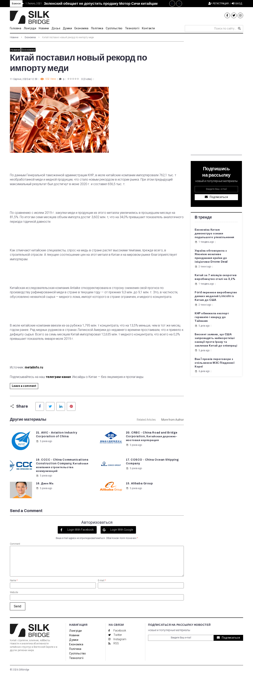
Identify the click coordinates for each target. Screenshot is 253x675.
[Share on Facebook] (39, 406)
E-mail (102, 580)
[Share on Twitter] (50, 406)
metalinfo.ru (34, 367)
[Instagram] (240, 15)
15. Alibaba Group (139, 483)
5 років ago (46, 441)
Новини (14, 37)
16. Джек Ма (44, 483)
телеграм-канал (58, 377)
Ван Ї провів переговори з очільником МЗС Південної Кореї (214, 363)
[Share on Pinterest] (71, 406)
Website (14, 592)
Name (14, 580)
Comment (15, 543)
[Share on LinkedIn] (60, 406)
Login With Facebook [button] (80, 529)
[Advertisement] (216, 95)
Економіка (30, 37)
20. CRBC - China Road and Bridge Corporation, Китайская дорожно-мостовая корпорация (151, 436)
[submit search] (239, 28)
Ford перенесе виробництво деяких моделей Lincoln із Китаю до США (216, 296)
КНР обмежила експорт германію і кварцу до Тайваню (212, 317)
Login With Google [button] (121, 529)
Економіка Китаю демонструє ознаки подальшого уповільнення (214, 233)
